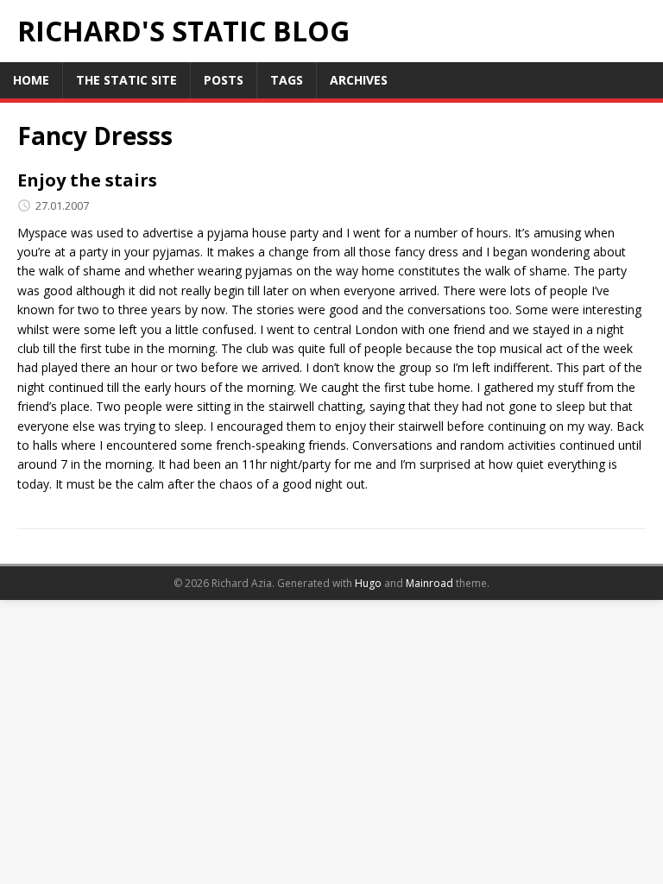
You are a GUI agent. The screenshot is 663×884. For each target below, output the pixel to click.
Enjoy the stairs (87, 180)
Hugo (368, 583)
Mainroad (429, 583)
